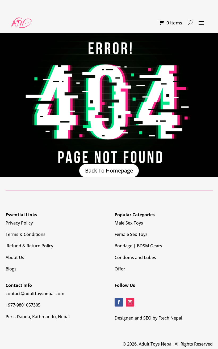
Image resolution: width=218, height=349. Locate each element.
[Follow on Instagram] (130, 302)
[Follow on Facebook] (119, 302)
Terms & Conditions (25, 234)
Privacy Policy (19, 223)
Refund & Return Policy (29, 246)
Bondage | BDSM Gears (138, 246)
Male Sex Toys (129, 223)
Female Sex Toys (131, 234)
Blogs (11, 269)
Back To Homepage (109, 170)
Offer (120, 269)
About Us (15, 257)
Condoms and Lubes (135, 257)
